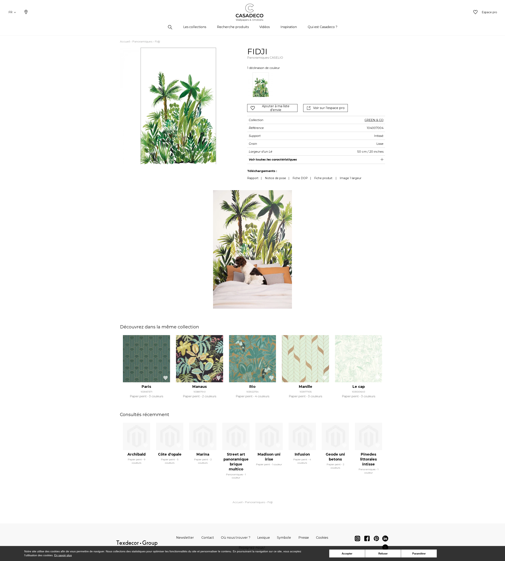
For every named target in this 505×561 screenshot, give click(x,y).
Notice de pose (275, 178)
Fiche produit (323, 178)
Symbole (284, 537)
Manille (305, 386)
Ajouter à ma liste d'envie (275, 108)
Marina (202, 454)
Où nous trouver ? (235, 537)
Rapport (252, 178)
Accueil (125, 41)
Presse (303, 537)
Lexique (263, 537)
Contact (207, 537)
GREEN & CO (374, 120)
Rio (252, 386)
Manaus (199, 386)
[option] (260, 84)
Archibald (136, 454)
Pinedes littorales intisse (368, 459)
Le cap (359, 386)
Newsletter (185, 537)
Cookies (322, 537)
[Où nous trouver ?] (26, 12)
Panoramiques (142, 41)
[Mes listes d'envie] (475, 12)
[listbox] (302, 84)
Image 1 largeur (350, 178)
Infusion (302, 454)
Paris (146, 386)
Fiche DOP (300, 178)
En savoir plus (63, 555)
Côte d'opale (169, 454)
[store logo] (253, 12)
